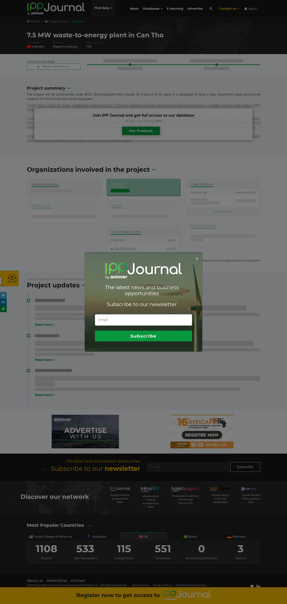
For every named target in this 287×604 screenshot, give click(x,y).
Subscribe (143, 336)
